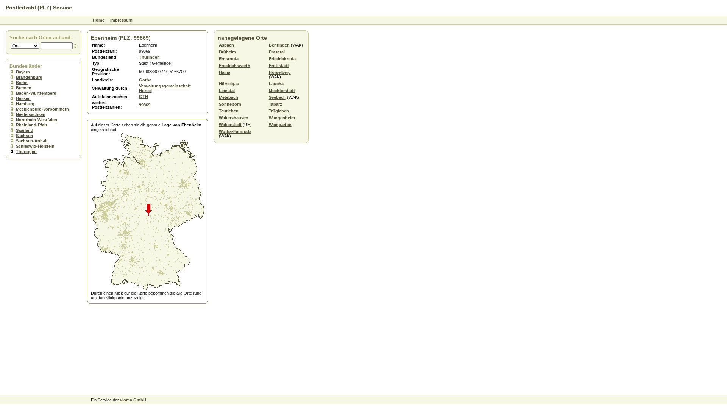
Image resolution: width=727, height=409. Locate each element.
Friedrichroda (282, 58)
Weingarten (280, 124)
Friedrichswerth (234, 65)
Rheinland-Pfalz (32, 125)
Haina (224, 72)
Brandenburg (29, 77)
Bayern (23, 72)
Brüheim (227, 52)
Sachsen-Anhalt (32, 141)
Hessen (23, 98)
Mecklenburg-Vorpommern (42, 109)
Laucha (276, 83)
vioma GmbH (133, 400)
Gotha (145, 80)
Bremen (23, 88)
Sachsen (24, 135)
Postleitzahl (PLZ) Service (39, 8)
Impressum (121, 20)
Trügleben (279, 111)
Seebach (277, 97)
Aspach (226, 45)
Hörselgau (229, 83)
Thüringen (26, 151)
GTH (143, 96)
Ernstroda (229, 58)
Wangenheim (282, 118)
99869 (144, 105)
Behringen (279, 45)
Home (99, 20)
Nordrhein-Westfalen (36, 119)
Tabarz (275, 104)
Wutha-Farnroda (235, 131)
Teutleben (229, 111)
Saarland (24, 130)
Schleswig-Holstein (35, 146)
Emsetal (277, 52)
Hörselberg (280, 72)
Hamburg (25, 103)
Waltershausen (233, 118)
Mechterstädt (282, 90)
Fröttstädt (279, 65)
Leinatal (227, 90)
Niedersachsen (30, 114)
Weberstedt (230, 124)
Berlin (22, 82)
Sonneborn (230, 104)
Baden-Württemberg (36, 93)
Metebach (228, 97)
